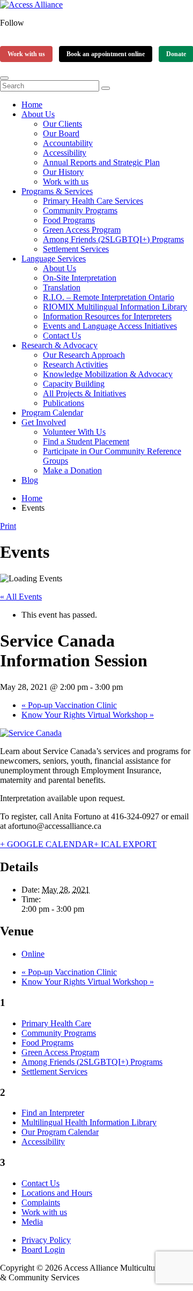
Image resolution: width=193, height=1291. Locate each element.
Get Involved (43, 422)
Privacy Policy (46, 1239)
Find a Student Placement (86, 441)
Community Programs (80, 210)
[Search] (105, 88)
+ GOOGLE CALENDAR (47, 844)
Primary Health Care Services (93, 200)
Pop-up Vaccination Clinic (69, 705)
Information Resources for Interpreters (107, 316)
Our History (63, 171)
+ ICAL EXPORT (125, 844)
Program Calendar (52, 412)
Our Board (61, 133)
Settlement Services (76, 248)
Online (32, 953)
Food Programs (69, 220)
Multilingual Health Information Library (89, 1122)
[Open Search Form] (4, 78)
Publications (63, 403)
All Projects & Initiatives (84, 393)
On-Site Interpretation (79, 277)
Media (32, 1221)
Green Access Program (82, 229)
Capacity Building (74, 383)
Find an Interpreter (52, 1112)
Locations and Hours (56, 1192)
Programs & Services (57, 191)
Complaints (40, 1202)
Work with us (26, 54)
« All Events (21, 596)
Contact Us (62, 335)
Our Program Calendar (60, 1131)
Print (8, 526)
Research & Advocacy (59, 345)
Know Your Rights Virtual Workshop (87, 714)
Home (31, 104)
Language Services (53, 258)
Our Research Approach (84, 354)
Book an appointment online (105, 54)
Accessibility (64, 152)
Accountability (68, 143)
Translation (61, 287)
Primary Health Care (56, 1023)
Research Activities (75, 364)
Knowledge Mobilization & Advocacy (108, 374)
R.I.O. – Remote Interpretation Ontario (108, 297)
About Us (38, 114)
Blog (29, 480)
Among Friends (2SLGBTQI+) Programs (113, 239)
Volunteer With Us (74, 431)
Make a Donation (72, 470)
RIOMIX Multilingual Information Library (115, 306)
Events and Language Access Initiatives (110, 326)
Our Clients (62, 123)
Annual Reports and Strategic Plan (101, 162)
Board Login (43, 1249)
